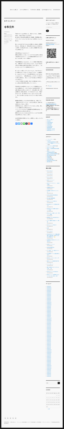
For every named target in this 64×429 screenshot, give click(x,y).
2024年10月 (49, 289)
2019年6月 (49, 373)
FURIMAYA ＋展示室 (35, 9)
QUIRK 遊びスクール (46, 9)
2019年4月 (49, 376)
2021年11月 (49, 335)
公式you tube (49, 123)
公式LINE (48, 121)
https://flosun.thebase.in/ (51, 104)
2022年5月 (49, 327)
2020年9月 (49, 353)
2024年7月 (49, 293)
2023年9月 (49, 306)
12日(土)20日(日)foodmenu (52, 195)
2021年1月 (49, 348)
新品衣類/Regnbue (50, 155)
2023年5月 (49, 311)
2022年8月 (49, 323)
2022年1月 (49, 332)
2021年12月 (49, 333)
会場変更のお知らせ (50, 187)
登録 (47, 30)
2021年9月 (49, 337)
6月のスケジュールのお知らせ (52, 271)
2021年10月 (49, 336)
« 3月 (49, 409)
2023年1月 (49, 316)
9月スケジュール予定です (51, 225)
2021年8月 (49, 339)
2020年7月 (49, 356)
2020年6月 (49, 357)
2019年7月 (49, 372)
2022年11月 (49, 319)
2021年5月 (49, 343)
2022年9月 (49, 322)
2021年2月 (49, 347)
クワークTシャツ (50, 264)
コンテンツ (9, 37)
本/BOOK (48, 157)
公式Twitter (49, 125)
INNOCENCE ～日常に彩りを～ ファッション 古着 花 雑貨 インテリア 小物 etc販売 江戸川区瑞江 (22, 422)
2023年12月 (49, 302)
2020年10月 (49, 352)
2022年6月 (49, 326)
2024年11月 (49, 287)
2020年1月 (49, 364)
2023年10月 (49, 304)
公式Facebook (49, 126)
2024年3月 (49, 298)
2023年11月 (49, 303)
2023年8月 (49, 307)
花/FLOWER (49, 159)
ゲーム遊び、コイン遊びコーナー (53, 250)
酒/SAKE (48, 161)
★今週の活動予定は (50, 247)
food (48, 228)
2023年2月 (49, 315)
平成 (5, 41)
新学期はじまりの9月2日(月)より (53, 217)
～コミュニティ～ (50, 139)
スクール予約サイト (24, 9)
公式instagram (50, 122)
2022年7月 (49, 324)
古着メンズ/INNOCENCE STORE (53, 148)
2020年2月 (49, 362)
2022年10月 (49, 320)
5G (4, 37)
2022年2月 (49, 331)
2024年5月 (49, 295)
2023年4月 (49, 312)
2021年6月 (49, 341)
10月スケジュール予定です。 (52, 201)
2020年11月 (49, 351)
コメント (5, 43)
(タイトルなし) (50, 170)
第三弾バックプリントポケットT (53, 258)
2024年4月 (49, 296)
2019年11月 (49, 366)
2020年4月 (49, 360)
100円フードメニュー (51, 244)
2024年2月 (49, 299)
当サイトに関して (14, 9)
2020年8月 (49, 355)
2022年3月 (49, 329)
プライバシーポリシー (46, 422)
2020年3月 (49, 361)
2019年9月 (49, 369)
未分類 (48, 156)
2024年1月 (49, 300)
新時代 (7, 41)
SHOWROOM (56, 9)
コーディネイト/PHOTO (51, 145)
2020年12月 (49, 349)
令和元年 (9, 26)
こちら (50, 85)
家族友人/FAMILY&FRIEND (52, 153)
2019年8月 (49, 370)
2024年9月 (49, 290)
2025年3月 (49, 286)
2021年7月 (49, 340)
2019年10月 (49, 368)
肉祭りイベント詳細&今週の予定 (53, 261)
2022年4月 (49, 328)
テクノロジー (8, 39)
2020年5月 (49, 359)
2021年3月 (49, 345)
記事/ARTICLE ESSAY (8, 36)
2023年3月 (49, 314)
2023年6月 (49, 310)
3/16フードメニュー (50, 180)
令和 (10, 40)
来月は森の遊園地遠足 (51, 198)
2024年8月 (49, 291)
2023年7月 (49, 308)
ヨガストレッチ (50, 147)
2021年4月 (49, 344)
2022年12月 (49, 318)
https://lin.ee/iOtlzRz (50, 44)
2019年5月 (49, 374)
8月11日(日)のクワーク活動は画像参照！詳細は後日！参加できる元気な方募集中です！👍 (53, 235)
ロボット (7, 40)
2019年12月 (49, 365)
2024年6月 (49, 294)
